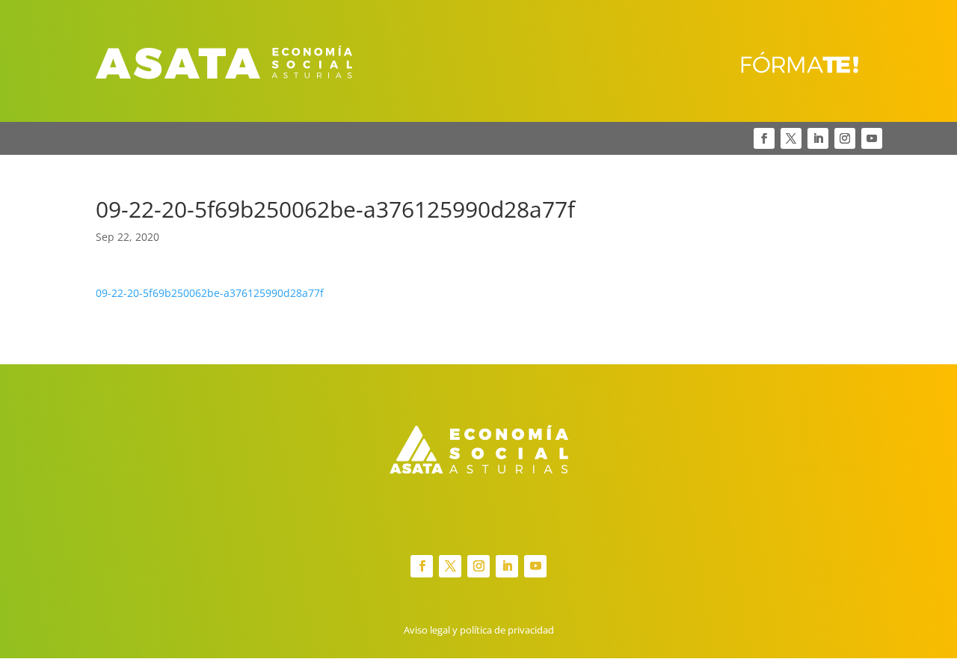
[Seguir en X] (791, 138)
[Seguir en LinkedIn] (817, 138)
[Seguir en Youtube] (871, 138)
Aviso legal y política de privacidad (479, 630)
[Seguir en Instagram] (844, 138)
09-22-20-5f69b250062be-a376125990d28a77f (210, 293)
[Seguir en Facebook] (764, 138)
